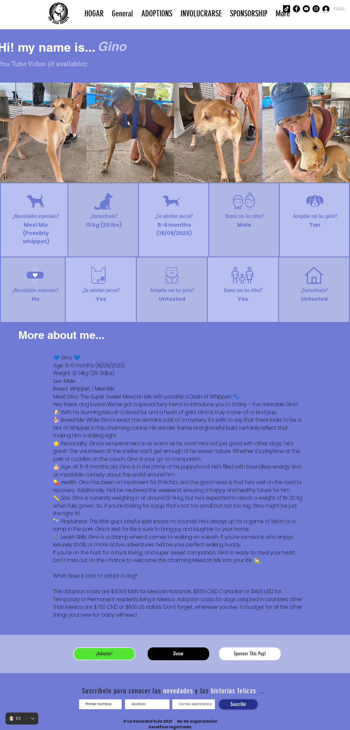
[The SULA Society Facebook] (296, 8)
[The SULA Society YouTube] (306, 8)
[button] (156, 13)
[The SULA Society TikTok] (286, 8)
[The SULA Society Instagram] (316, 8)
